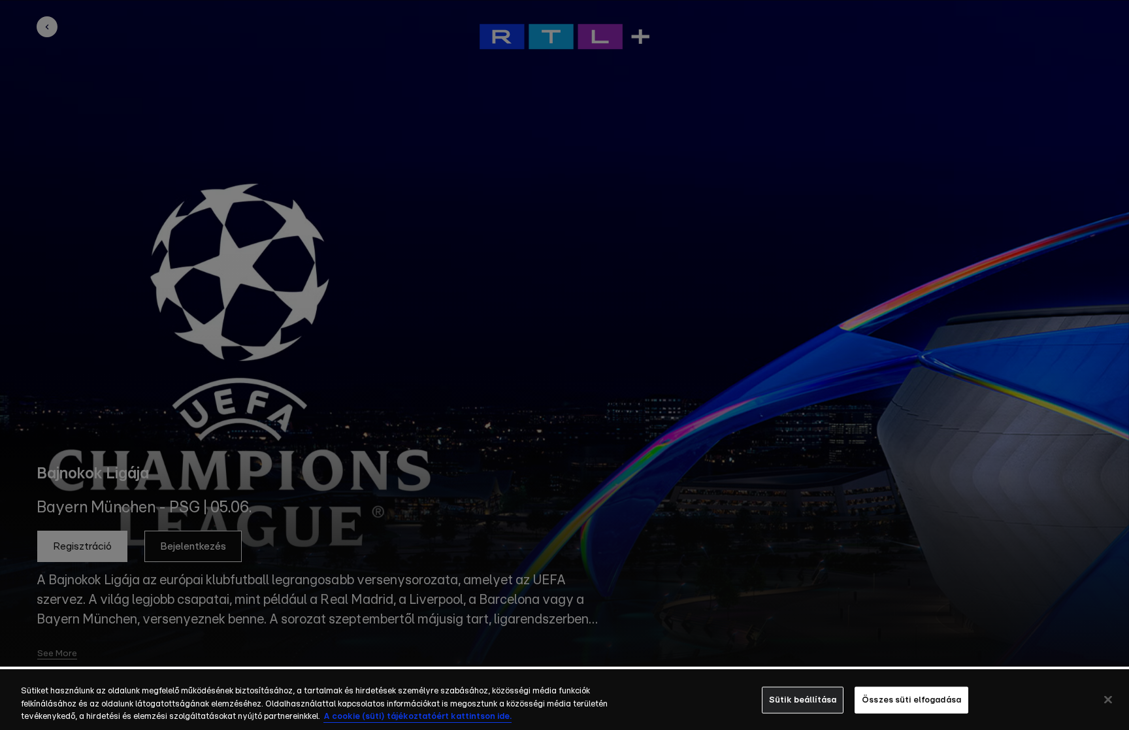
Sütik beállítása (802, 699)
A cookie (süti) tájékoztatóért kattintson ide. (417, 716)
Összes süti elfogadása (911, 699)
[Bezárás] (1108, 699)
